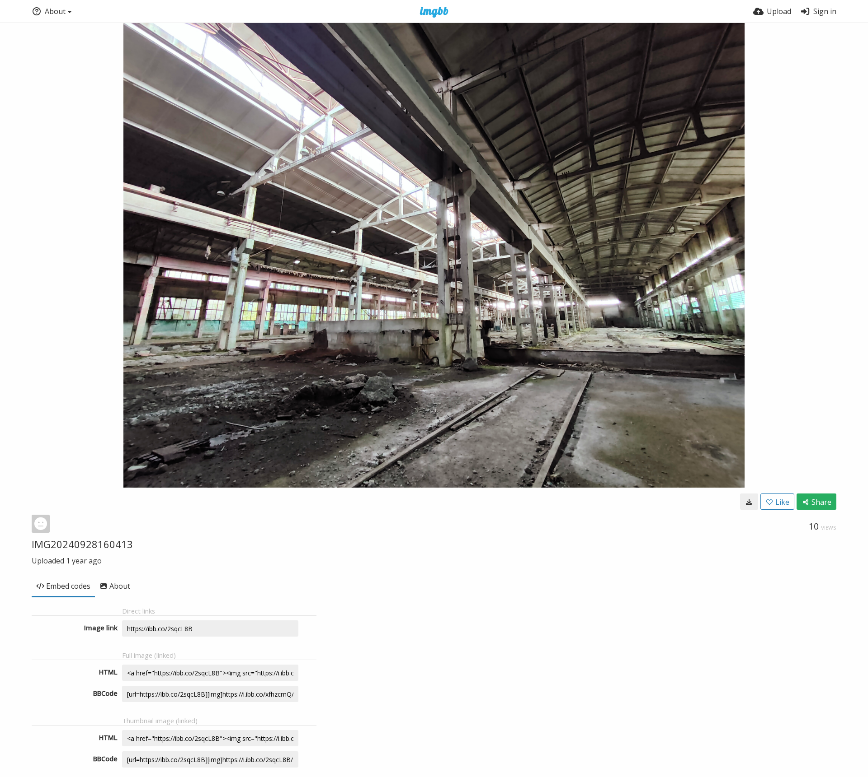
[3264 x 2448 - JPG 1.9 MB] (749, 501)
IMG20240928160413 (82, 544)
